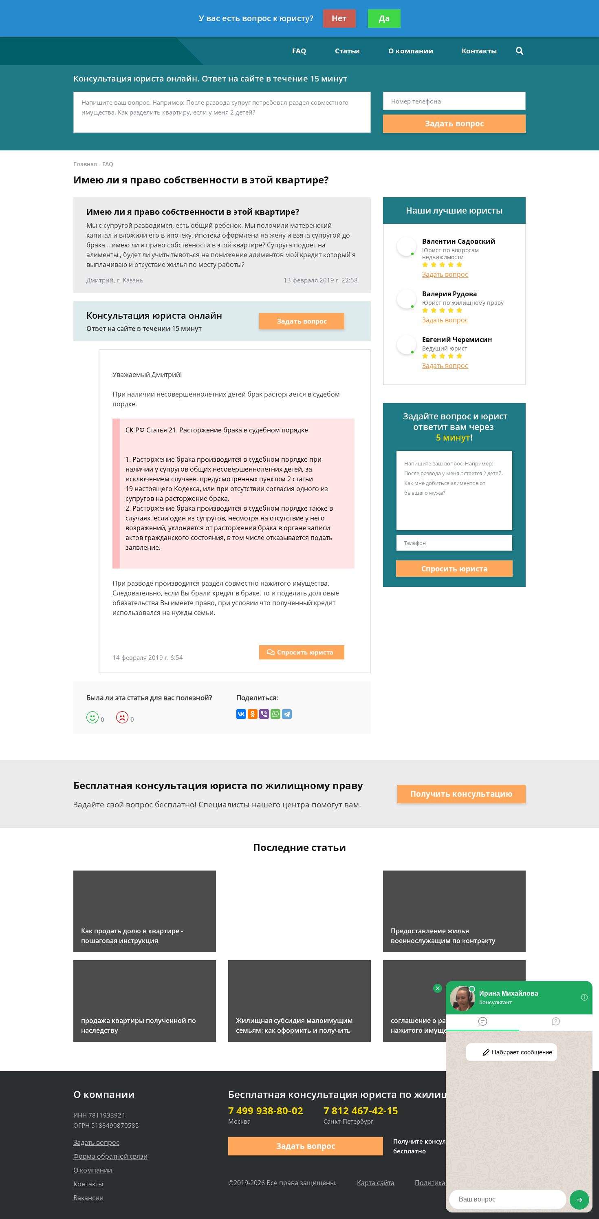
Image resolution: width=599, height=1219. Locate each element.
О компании (410, 50)
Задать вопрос (454, 123)
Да (384, 18)
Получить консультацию (461, 794)
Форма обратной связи (110, 1156)
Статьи (347, 50)
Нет (339, 18)
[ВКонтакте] (241, 714)
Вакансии (88, 1197)
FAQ (299, 50)
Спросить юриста (305, 652)
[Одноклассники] (253, 714)
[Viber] (264, 714)
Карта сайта (375, 1182)
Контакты (479, 50)
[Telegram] (287, 714)
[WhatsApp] (275, 714)
